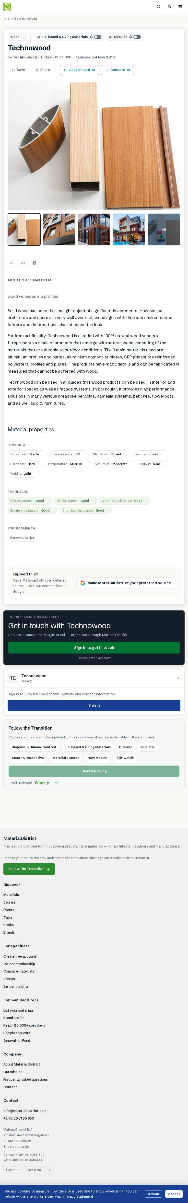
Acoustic (148, 747)
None (150, 464)
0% (66, 454)
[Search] (158, 6)
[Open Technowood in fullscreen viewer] (94, 145)
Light (20, 473)
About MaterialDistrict (21, 1064)
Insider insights (16, 986)
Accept (174, 1194)
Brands (9, 932)
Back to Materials (22, 19)
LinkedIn (12, 1170)
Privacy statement (78, 1196)
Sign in (94, 705)
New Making (97, 758)
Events (8, 910)
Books (8, 925)
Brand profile (13, 1018)
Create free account (19, 956)
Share (45, 70)
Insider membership (19, 964)
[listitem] (24, 229)
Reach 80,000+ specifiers (24, 1025)
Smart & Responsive (28, 758)
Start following (94, 771)
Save (21, 70)
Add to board (79, 70)
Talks (7, 917)
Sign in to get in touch (94, 647)
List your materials (18, 1010)
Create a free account (94, 658)
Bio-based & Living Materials (64, 37)
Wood (15, 37)
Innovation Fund (16, 1040)
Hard (22, 464)
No (22, 537)
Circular (120, 37)
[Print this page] (34, 262)
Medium (64, 464)
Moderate (111, 464)
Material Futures (65, 758)
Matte (24, 454)
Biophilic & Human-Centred (34, 747)
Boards (9, 979)
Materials (11, 895)
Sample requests (16, 1033)
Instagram (33, 1170)
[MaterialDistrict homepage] (18, 7)
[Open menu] (180, 6)
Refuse (153, 1194)
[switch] (96, 36)
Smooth (147, 454)
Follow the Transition (29, 869)
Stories (9, 902)
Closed (107, 454)
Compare (117, 70)
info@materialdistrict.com (24, 1111)
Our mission (13, 1072)
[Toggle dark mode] (169, 6)
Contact (10, 1087)
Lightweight (125, 758)
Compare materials (18, 971)
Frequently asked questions (25, 1079)
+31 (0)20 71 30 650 (18, 1118)
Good (27, 501)
